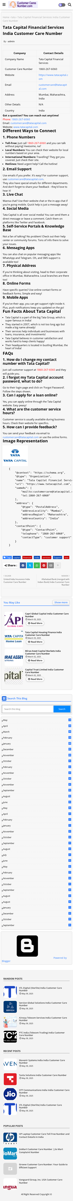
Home (6, 17)
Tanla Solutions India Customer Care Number (43, 1075)
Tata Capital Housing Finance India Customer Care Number (43, 633)
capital (17, 557)
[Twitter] (30, 565)
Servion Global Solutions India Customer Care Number (43, 1004)
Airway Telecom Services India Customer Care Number (43, 1019)
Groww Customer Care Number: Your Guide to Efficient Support (43, 1166)
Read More (36, 623)
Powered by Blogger (34, 959)
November (37, 755)
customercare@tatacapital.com (29, 123)
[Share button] (58, 565)
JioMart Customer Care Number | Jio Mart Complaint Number (41, 1151)
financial (27, 557)
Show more (61, 602)
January (37, 743)
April (37, 725)
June (36, 802)
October (36, 761)
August (36, 796)
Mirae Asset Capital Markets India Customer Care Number (43, 652)
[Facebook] (23, 565)
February (37, 738)
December (37, 749)
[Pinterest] (44, 565)
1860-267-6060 (21, 119)
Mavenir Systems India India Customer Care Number (42, 1061)
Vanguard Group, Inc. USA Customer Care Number (40, 1181)
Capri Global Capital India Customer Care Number (47, 615)
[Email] (51, 565)
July (36, 854)
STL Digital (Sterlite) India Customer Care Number (40, 989)
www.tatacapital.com (25, 127)
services (46, 557)
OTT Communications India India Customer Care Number (44, 1091)
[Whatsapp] (37, 565)
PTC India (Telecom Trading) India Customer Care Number (42, 1034)
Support (57, 557)
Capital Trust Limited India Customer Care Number (44, 671)
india (37, 557)
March (37, 732)
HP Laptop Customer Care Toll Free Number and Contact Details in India (44, 1135)
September (36, 790)
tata (13, 17)
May (37, 720)
